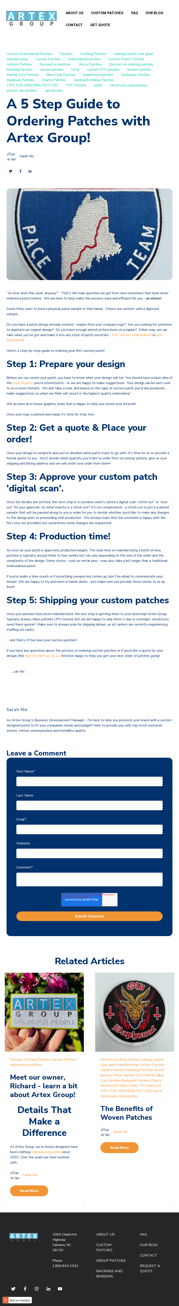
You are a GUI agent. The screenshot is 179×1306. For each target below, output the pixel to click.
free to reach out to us (42, 655)
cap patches (54, 90)
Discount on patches (55, 64)
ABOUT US (105, 1234)
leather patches (139, 69)
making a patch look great (133, 53)
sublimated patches (98, 74)
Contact (74, 25)
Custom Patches (107, 13)
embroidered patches (84, 59)
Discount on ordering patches (131, 64)
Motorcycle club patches (129, 85)
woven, (125, 335)
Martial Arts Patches (23, 74)
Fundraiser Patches (135, 74)
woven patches (52, 69)
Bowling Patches (20, 69)
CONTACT (148, 1255)
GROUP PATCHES (111, 1260)
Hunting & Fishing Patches (94, 80)
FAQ (134, 13)
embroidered (141, 335)
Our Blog (154, 13)
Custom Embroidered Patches (30, 53)
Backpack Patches (20, 80)
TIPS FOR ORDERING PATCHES (33, 85)
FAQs (75, 69)
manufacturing (17, 59)
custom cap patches (22, 90)
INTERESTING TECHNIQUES (137, 1085)
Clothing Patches (93, 53)
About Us (74, 13)
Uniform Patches (19, 64)
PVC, (115, 335)
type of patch (23, 383)
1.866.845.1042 (65, 1265)
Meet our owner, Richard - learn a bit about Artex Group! (43, 1086)
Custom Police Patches (126, 59)
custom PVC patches (103, 69)
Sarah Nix (26, 156)
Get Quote (100, 25)
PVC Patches (76, 85)
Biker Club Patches (61, 74)
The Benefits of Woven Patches (126, 1113)
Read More (29, 1190)
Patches (66, 53)
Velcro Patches (90, 64)
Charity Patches (54, 80)
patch (98, 85)
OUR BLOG (149, 1245)
